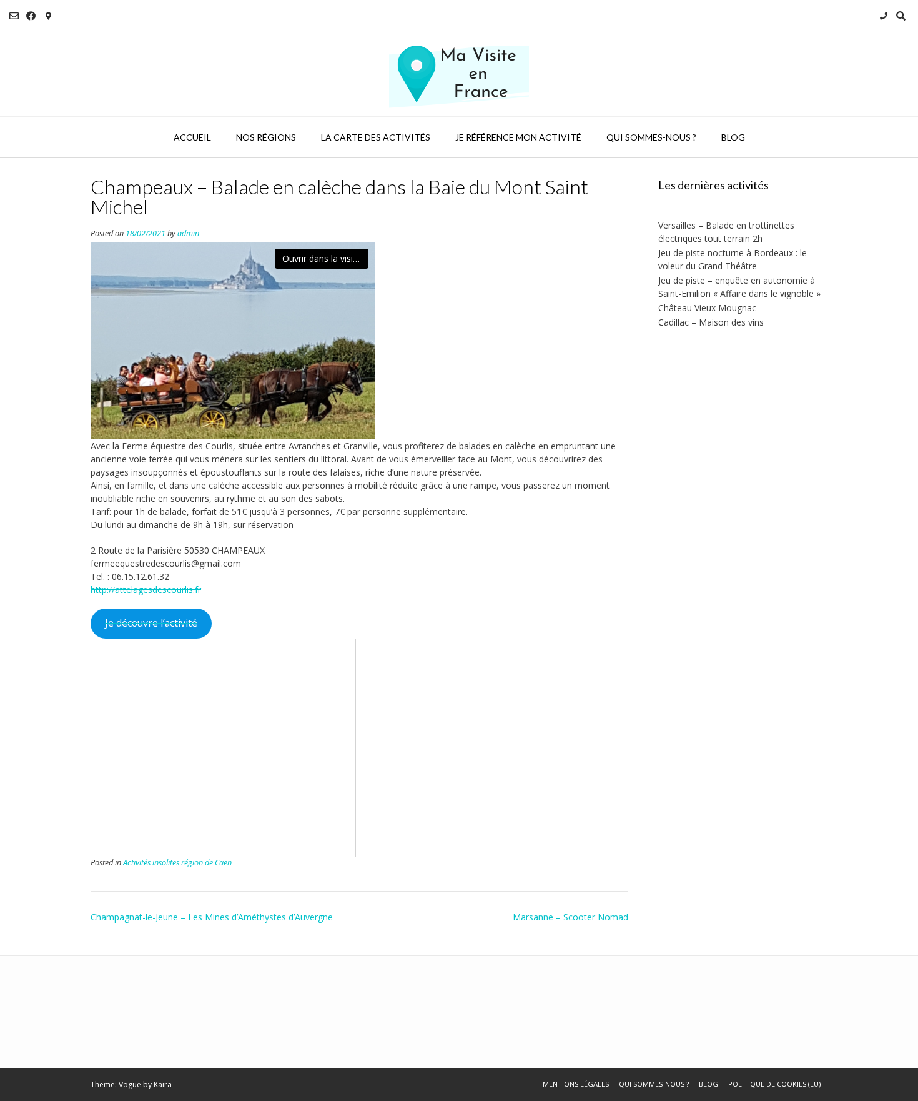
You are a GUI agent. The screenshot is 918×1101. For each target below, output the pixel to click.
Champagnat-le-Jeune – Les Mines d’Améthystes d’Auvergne (212, 917)
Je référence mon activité (518, 137)
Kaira (163, 1084)
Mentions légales (576, 1084)
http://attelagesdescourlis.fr (146, 589)
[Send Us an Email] (14, 15)
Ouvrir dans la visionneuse (325, 258)
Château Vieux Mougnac (707, 308)
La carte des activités (375, 137)
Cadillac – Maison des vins (711, 322)
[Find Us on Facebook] (31, 15)
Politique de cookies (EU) (774, 1084)
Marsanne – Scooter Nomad (570, 917)
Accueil (192, 137)
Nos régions (266, 137)
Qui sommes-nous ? (651, 137)
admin (188, 233)
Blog (733, 137)
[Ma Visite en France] (459, 73)
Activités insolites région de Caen (177, 862)
